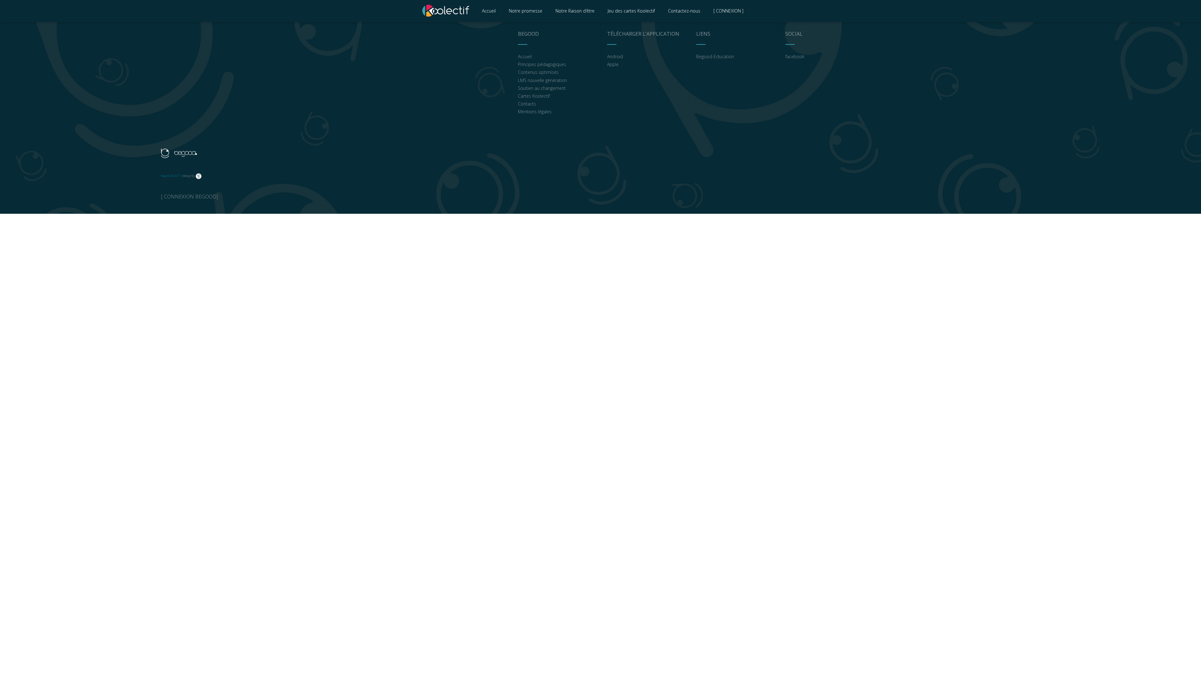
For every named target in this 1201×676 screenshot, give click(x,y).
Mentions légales (535, 112)
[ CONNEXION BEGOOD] (189, 196)
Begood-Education (715, 56)
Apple (613, 64)
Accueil (525, 56)
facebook (794, 56)
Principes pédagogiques (542, 64)
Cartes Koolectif (534, 96)
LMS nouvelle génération (542, 80)
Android (615, 56)
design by (189, 176)
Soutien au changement (542, 88)
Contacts (527, 104)
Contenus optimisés (538, 72)
